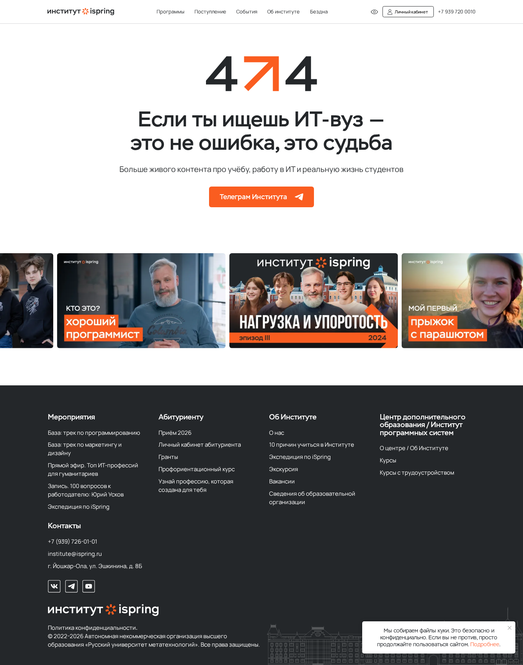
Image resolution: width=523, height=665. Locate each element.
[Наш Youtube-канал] (88, 586)
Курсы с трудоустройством (417, 472)
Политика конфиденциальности (92, 627)
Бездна (319, 11)
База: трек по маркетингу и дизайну (85, 449)
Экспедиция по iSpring (79, 506)
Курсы (388, 460)
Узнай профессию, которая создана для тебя (196, 485)
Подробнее (484, 644)
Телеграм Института (253, 196)
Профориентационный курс (197, 469)
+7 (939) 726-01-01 (72, 541)
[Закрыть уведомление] (509, 628)
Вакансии (282, 481)
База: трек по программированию (94, 432)
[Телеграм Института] (108, 300)
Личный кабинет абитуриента (200, 444)
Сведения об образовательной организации (312, 498)
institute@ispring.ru (75, 553)
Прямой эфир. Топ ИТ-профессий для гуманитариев (93, 469)
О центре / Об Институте (414, 448)
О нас (276, 432)
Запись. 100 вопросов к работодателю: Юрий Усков (86, 490)
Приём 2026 (175, 432)
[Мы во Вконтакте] (54, 586)
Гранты (168, 456)
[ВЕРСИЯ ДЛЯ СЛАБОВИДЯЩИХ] (374, 11)
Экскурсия (283, 469)
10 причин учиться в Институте (311, 444)
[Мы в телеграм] (71, 586)
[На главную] (80, 11)
